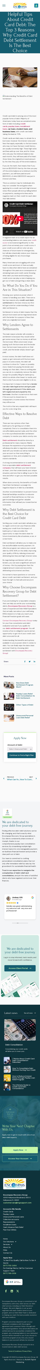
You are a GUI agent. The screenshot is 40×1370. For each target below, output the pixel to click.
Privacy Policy (27, 1351)
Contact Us (7, 1253)
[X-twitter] (17, 1291)
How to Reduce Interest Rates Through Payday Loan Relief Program (23, 1078)
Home (5, 1239)
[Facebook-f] (6, 1291)
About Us (7, 1247)
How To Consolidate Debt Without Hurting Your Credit (24, 1069)
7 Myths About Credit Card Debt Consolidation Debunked (23, 1060)
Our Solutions (8, 1241)
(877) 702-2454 (10, 1265)
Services (6, 1244)
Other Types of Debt (24, 705)
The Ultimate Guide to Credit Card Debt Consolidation (21, 1087)
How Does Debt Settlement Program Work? (24, 685)
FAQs (5, 1250)
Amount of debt (14, 745)
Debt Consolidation (14, 1044)
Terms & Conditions (15, 1351)
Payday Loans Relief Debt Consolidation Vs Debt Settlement (25, 696)
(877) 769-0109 (9, 1273)
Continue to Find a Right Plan (21, 755)
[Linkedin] (11, 1291)
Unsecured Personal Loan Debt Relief (24, 716)
